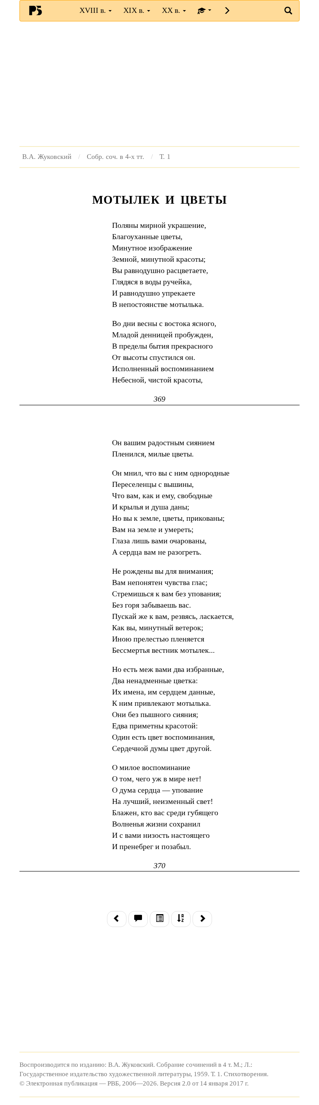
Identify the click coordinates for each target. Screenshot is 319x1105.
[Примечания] (138, 919)
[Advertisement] (159, 83)
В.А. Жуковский (47, 156)
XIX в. (134, 10)
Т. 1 (165, 156)
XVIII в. (93, 10)
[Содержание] (159, 919)
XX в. (172, 10)
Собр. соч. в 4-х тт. (115, 156)
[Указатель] (181, 919)
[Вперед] (202, 919)
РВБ (35, 10)
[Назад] (116, 919)
